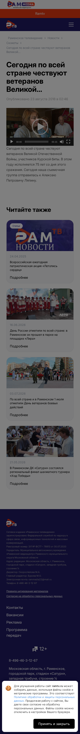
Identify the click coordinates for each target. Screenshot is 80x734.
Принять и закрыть (54, 724)
